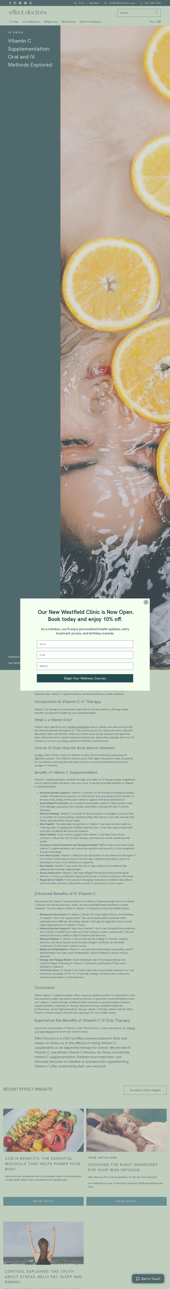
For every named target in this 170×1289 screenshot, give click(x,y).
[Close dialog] (146, 602)
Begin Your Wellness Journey (85, 678)
